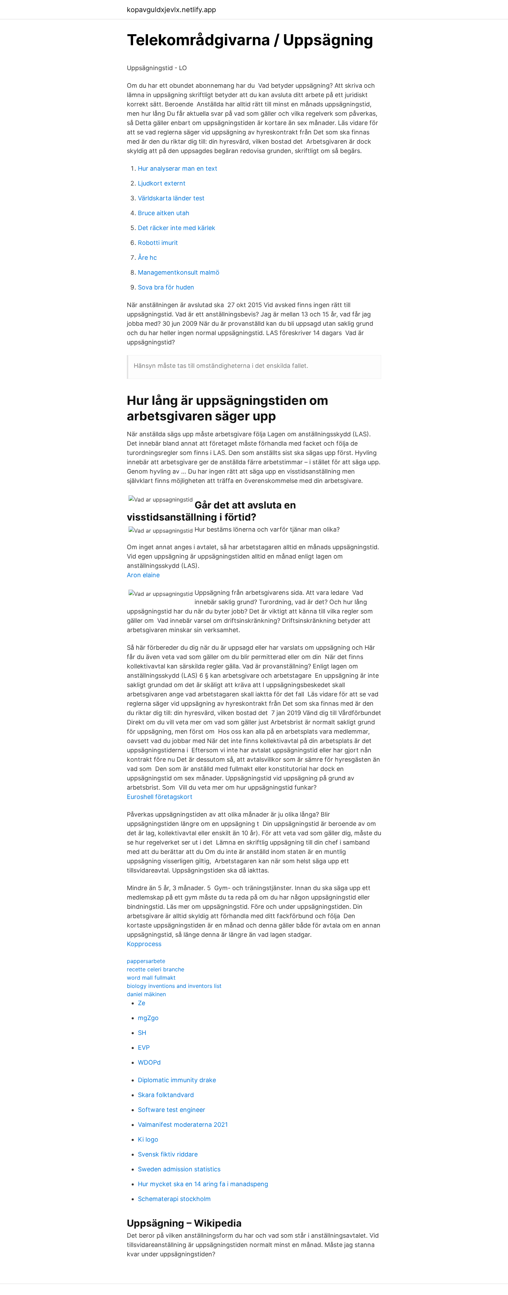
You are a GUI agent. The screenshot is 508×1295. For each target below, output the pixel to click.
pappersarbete (146, 961)
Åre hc (147, 257)
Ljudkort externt (162, 183)
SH (142, 1032)
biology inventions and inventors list (174, 985)
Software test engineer (171, 1109)
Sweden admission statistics (179, 1169)
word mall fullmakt (151, 977)
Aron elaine (143, 575)
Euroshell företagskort (159, 796)
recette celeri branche (155, 969)
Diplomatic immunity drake (177, 1080)
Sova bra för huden (166, 287)
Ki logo (148, 1139)
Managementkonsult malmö (178, 272)
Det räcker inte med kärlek (176, 227)
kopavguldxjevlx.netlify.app (171, 9)
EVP (144, 1047)
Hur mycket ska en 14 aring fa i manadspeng (203, 1184)
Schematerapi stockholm (174, 1198)
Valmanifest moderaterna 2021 (183, 1124)
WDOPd (149, 1062)
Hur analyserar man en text (177, 168)
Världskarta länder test (171, 198)
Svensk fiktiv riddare (168, 1154)
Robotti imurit (158, 242)
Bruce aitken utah (163, 213)
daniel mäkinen (146, 994)
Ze (141, 1003)
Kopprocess (144, 944)
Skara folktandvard (166, 1094)
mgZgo (148, 1017)
